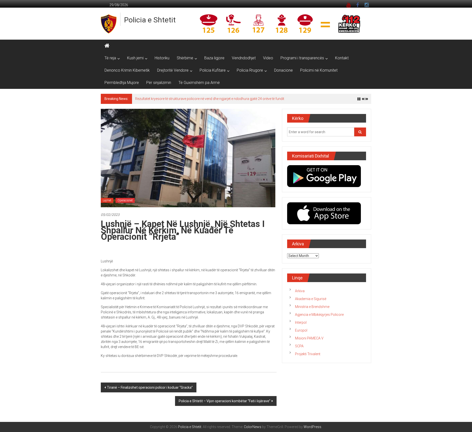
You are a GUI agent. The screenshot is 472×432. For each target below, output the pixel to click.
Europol (301, 330)
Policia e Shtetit (150, 20)
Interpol (301, 322)
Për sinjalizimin (158, 82)
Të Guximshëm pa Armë (199, 82)
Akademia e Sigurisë (310, 299)
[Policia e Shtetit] (107, 46)
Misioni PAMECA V (309, 338)
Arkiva (300, 291)
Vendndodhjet (244, 58)
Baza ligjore (214, 58)
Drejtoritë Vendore (173, 70)
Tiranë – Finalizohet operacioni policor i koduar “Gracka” (150, 387)
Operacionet (125, 200)
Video (268, 58)
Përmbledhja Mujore (121, 82)
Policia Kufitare (213, 70)
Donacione (283, 70)
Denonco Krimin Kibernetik (127, 70)
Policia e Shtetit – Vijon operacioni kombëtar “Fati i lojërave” (224, 401)
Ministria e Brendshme (312, 307)
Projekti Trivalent (307, 354)
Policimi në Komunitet (319, 70)
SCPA (299, 346)
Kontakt (342, 58)
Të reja (110, 58)
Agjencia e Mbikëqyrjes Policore (319, 315)
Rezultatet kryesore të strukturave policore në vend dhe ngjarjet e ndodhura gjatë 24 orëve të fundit (209, 99)
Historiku (162, 58)
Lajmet (107, 200)
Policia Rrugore (250, 70)
